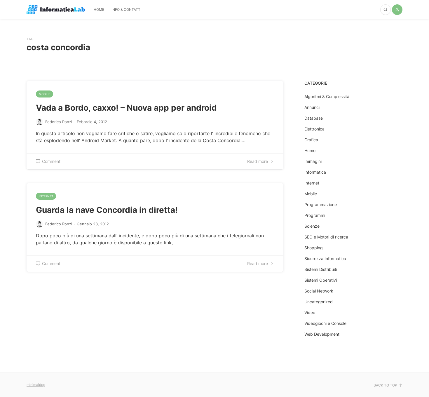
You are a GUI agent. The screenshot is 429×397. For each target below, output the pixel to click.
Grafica (311, 139)
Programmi (314, 215)
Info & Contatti (126, 9)
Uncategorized (318, 301)
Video (309, 312)
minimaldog (36, 384)
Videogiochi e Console (325, 323)
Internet (46, 196)
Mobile (44, 94)
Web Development (321, 334)
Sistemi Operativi (320, 280)
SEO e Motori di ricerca (326, 236)
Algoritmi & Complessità (326, 96)
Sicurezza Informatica (325, 258)
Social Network (318, 290)
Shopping (313, 247)
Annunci (312, 107)
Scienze (312, 226)
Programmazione (320, 204)
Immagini (313, 161)
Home (99, 9)
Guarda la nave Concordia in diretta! (107, 210)
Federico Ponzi (58, 121)
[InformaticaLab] (56, 9)
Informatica (315, 172)
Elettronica (314, 128)
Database (313, 118)
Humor (310, 150)
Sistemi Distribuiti (320, 269)
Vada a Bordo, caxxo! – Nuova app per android (126, 108)
